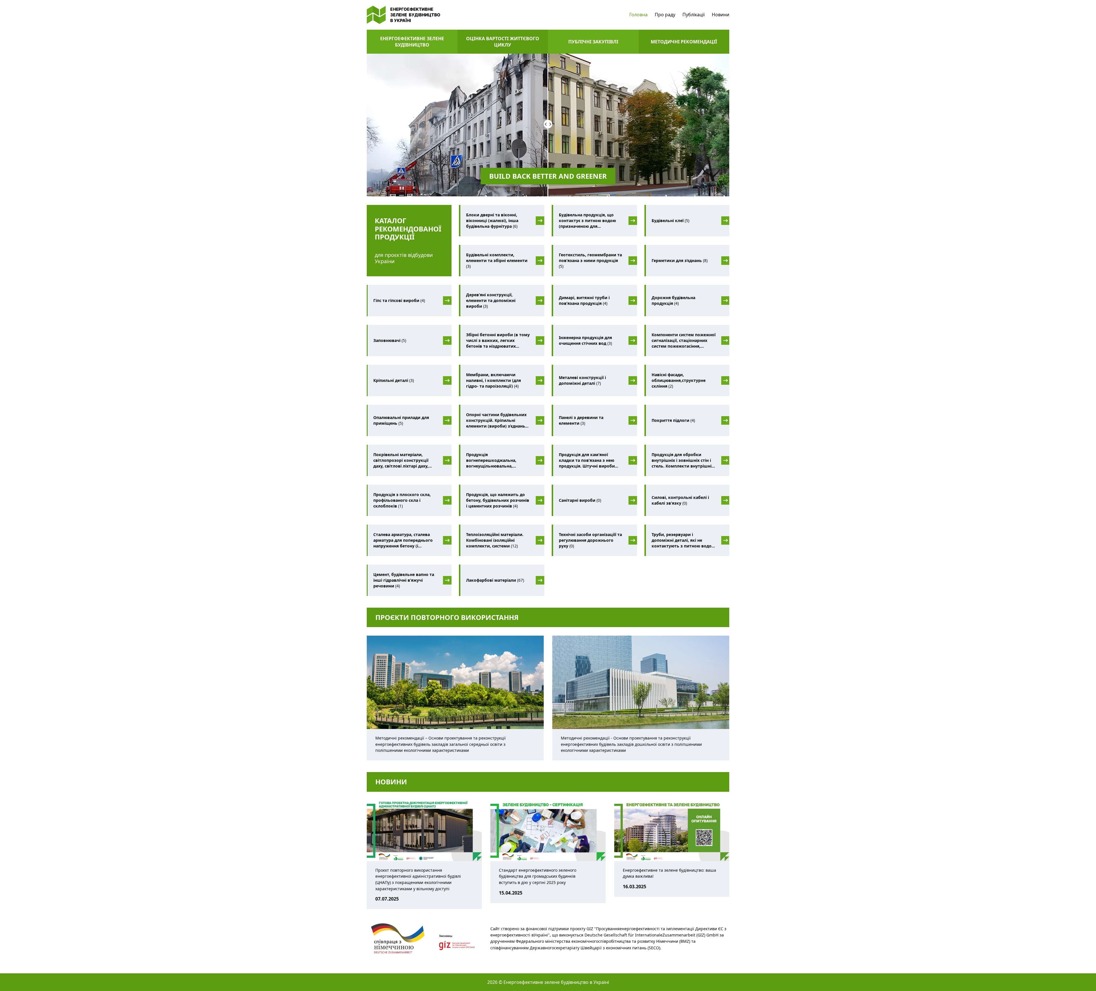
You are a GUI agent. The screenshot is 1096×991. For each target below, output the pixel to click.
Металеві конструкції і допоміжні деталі (582, 380)
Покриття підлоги (673, 420)
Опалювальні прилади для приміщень (401, 420)
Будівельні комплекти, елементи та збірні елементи (496, 260)
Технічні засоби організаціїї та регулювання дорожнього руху (590, 540)
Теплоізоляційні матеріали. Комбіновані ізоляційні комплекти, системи (494, 540)
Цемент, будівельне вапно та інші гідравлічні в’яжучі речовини (403, 580)
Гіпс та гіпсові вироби (399, 300)
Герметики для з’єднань (680, 260)
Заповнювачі (389, 340)
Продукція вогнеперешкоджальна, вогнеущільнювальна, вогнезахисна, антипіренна (497, 460)
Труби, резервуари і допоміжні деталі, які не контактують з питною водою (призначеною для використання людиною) (683, 540)
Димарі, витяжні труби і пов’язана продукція (584, 300)
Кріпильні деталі (393, 380)
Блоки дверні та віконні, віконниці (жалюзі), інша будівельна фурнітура (492, 220)
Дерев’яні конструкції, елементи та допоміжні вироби (490, 300)
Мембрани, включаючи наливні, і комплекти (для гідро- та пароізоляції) (493, 380)
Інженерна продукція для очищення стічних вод (585, 340)
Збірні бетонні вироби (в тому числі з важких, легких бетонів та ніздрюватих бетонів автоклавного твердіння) (498, 340)
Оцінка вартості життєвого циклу (502, 41)
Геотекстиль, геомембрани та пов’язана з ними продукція (590, 260)
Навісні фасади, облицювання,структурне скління (679, 380)
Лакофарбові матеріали (495, 580)
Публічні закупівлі (593, 42)
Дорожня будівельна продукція (673, 300)
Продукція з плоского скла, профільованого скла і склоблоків (402, 500)
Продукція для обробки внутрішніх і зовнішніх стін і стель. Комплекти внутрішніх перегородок (683, 460)
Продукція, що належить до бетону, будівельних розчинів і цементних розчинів (497, 500)
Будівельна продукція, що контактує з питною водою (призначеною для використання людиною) (588, 220)
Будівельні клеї (670, 220)
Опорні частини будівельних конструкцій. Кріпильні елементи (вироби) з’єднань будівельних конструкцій (496, 420)
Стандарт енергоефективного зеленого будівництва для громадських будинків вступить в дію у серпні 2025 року (537, 876)
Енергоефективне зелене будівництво (412, 41)
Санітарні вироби (580, 500)
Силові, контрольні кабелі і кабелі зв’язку (680, 500)
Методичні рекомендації (684, 42)
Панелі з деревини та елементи (581, 420)
